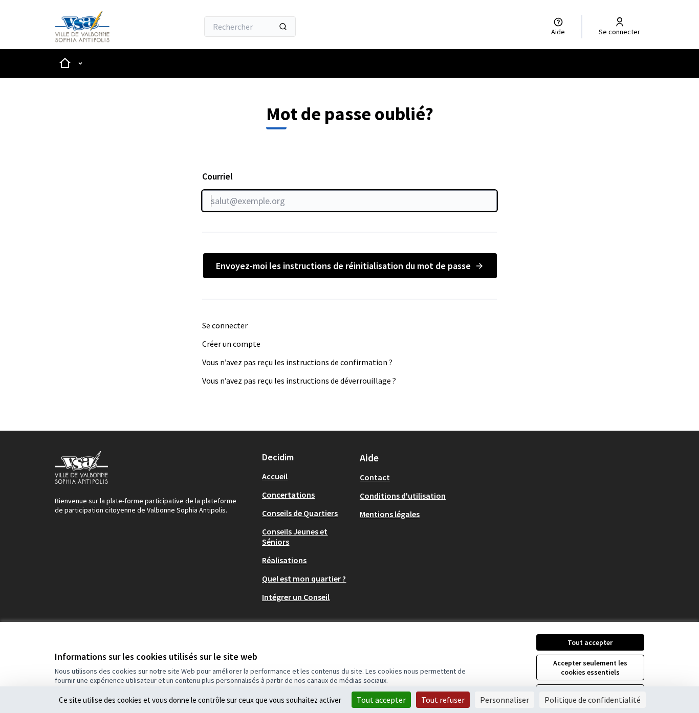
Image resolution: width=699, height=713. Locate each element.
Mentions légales (390, 514)
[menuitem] (307, 476)
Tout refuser (443, 700)
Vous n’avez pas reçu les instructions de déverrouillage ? (299, 380)
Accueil (275, 476)
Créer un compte (231, 344)
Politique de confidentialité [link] (592, 700)
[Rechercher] (283, 26)
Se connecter (225, 325)
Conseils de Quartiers (300, 513)
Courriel (217, 176)
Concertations (288, 494)
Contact (375, 477)
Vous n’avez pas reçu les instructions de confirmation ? (297, 362)
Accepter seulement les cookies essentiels (590, 667)
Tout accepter (590, 642)
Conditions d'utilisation (403, 496)
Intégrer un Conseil (296, 597)
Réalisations (284, 560)
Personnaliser (504, 700)
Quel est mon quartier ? (304, 578)
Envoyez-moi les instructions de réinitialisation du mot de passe (343, 266)
